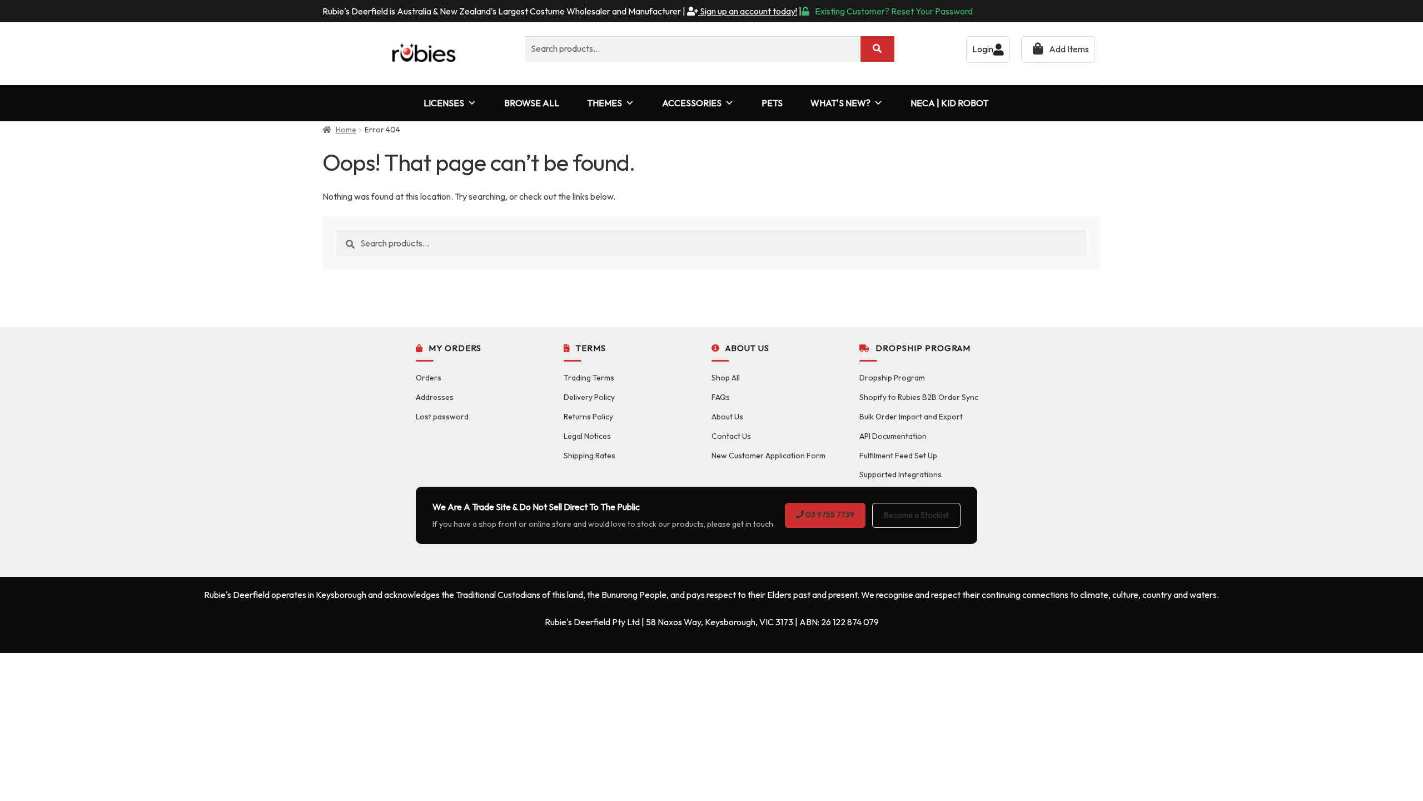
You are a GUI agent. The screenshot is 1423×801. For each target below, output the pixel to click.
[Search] (877, 49)
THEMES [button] (604, 102)
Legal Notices (587, 436)
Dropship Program (892, 378)
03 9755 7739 (829, 515)
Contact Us (731, 436)
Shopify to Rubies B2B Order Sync (918, 397)
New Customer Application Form (768, 456)
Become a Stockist (916, 515)
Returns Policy (588, 417)
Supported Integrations (900, 474)
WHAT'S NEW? (840, 102)
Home (346, 130)
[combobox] (692, 49)
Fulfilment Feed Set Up (898, 456)
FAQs (721, 397)
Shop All (726, 378)
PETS (772, 102)
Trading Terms (589, 378)
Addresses (435, 397)
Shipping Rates (589, 456)
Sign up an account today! (747, 11)
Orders (428, 378)
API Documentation (893, 436)
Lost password (442, 417)
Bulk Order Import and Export (911, 417)
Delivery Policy (589, 397)
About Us (727, 417)
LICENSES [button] (444, 102)
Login (982, 49)
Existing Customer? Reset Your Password (894, 11)
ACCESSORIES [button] (692, 102)
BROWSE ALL (531, 102)
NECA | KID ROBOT (949, 102)
